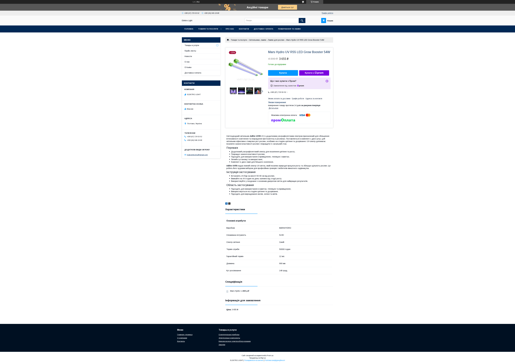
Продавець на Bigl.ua (257, 358)
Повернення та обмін (289, 29)
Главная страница (184, 335)
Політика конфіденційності (275, 360)
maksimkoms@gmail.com (197, 155)
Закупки (222, 345)
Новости (188, 56)
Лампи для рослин (276, 40)
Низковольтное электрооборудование (235, 341)
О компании (182, 338)
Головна (188, 29)
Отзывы (188, 67)
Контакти (244, 29)
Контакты (181, 341)
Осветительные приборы (229, 335)
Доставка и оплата (193, 73)
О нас (187, 62)
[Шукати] (302, 20)
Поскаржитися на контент (253, 360)
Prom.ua (270, 355)
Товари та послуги (208, 29)
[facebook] (226, 204)
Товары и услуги (192, 45)
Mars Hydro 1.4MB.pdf (239, 291)
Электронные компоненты (229, 338)
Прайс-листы (190, 51)
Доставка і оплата (263, 29)
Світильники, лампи (257, 40)
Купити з (309, 73)
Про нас (230, 29)
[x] (229, 204)
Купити (283, 73)
